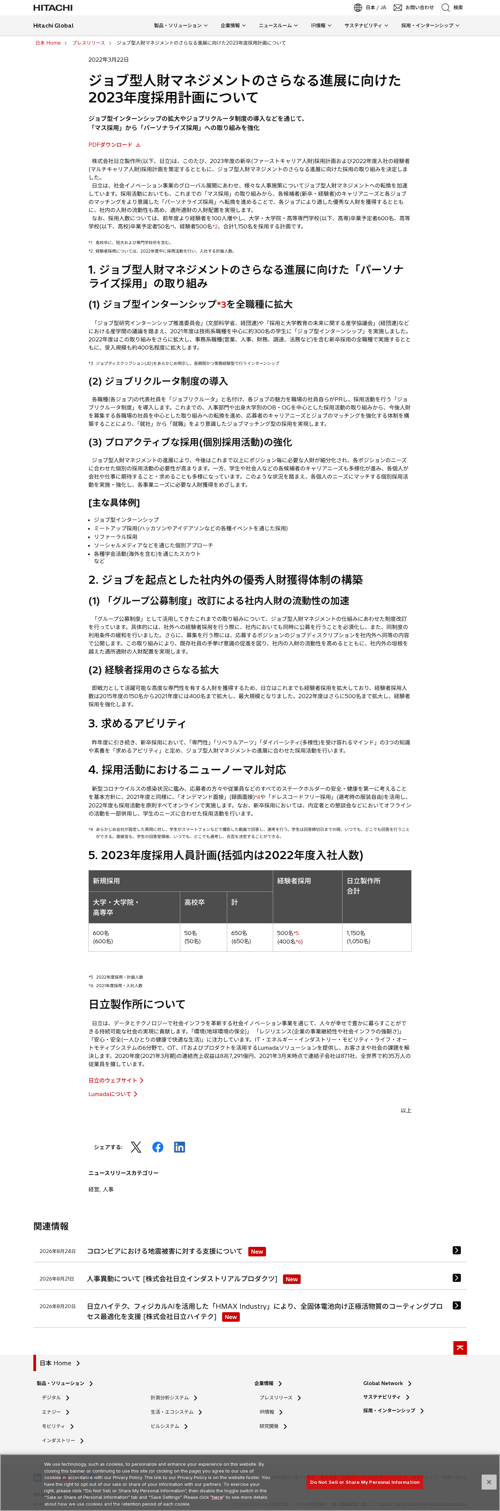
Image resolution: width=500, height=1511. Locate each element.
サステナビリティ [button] (363, 25)
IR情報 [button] (318, 25)
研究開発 (271, 1426)
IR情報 (267, 1412)
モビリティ (53, 1426)
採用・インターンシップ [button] (427, 25)
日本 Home (55, 1363)
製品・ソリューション (60, 1383)
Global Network (383, 1383)
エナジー (51, 1412)
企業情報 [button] (230, 25)
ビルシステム (165, 1426)
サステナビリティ (382, 1397)
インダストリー (58, 1440)
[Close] (489, 1482)
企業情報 (263, 1383)
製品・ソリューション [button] (178, 25)
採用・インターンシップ (389, 1411)
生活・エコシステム (172, 1412)
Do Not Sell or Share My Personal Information (364, 1481)
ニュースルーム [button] (275, 25)
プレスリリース (276, 1398)
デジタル (51, 1398)
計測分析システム (170, 1398)
